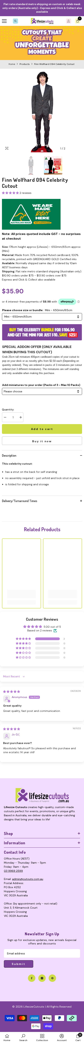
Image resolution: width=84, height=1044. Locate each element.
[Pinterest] (52, 978)
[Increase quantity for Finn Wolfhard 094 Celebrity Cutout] (20, 417)
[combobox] (42, 316)
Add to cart (42, 429)
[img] (11, 691)
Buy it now (42, 441)
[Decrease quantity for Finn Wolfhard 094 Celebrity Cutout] (5, 417)
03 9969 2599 (13, 871)
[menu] (4, 21)
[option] (42, 112)
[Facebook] (31, 978)
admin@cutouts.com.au (27, 879)
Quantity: (8, 409)
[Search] (15, 21)
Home (12, 64)
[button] (71, 148)
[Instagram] (42, 978)
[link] (42, 43)
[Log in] (68, 21)
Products (25, 64)
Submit (18, 964)
